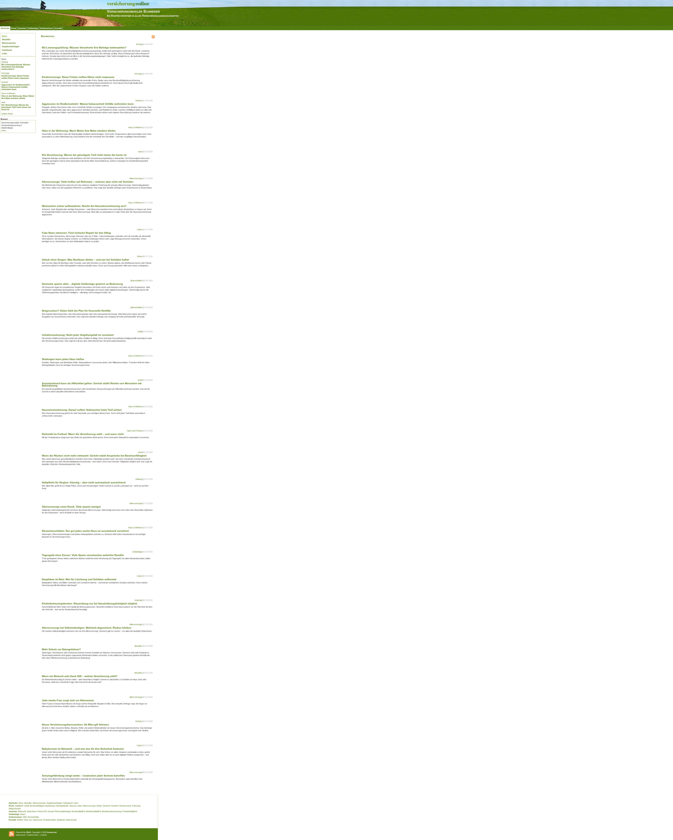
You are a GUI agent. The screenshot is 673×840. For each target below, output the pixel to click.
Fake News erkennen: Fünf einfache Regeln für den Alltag (76, 232)
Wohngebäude (62, 806)
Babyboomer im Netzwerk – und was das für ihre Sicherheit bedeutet (83, 748)
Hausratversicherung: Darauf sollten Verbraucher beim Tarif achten (82, 409)
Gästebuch (7, 50)
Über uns (28, 820)
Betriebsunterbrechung (111, 811)
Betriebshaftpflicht (93, 811)
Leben (79, 806)
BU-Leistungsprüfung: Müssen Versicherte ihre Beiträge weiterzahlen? (15, 67)
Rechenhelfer (33, 817)
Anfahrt (20, 820)
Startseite (5, 28)
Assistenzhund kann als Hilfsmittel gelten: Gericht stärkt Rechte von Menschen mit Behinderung (92, 384)
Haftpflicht (19, 806)
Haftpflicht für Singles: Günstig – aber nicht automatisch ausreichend (83, 482)
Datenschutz (71, 820)
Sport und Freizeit (134, 431)
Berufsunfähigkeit (37, 806)
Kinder (99, 806)
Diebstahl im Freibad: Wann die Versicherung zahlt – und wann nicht (83, 434)
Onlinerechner (46, 28)
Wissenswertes (9, 43)
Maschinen (31, 811)
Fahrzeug (136, 806)
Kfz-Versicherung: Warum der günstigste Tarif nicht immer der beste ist (16, 107)
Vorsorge (5, 73)
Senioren (106, 806)
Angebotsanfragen (10, 46)
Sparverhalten (136, 280)
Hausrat (72, 806)
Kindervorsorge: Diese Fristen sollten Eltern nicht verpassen (15, 77)
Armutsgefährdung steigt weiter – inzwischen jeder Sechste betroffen (83, 775)
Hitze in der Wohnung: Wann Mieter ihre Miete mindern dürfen (17, 97)
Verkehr (4, 82)
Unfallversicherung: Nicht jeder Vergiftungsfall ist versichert (78, 335)
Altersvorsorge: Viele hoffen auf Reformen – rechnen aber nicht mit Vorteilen (87, 181)
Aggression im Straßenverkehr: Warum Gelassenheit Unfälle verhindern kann (15, 87)
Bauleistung (50, 806)
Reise (139, 256)
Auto (3, 102)
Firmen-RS (42, 811)
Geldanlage (33, 28)
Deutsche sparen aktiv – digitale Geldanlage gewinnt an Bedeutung (82, 283)
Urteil (140, 380)
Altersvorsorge (136, 178)
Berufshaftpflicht (78, 811)
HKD (25, 817)
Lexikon (43, 835)
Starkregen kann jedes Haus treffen (63, 359)
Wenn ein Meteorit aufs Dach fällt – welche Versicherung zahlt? (79, 676)
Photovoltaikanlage (63, 811)
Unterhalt (138, 600)
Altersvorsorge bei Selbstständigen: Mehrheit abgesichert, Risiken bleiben (86, 627)
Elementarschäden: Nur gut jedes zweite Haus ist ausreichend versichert (85, 530)
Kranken (114, 806)
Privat (13, 28)
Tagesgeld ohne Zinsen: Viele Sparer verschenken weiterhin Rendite (83, 555)
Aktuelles (6, 39)
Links (4, 53)
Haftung (138, 479)
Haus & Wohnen (8, 93)
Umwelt (50, 811)
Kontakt (58, 28)
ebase (22, 814)
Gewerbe (22, 28)
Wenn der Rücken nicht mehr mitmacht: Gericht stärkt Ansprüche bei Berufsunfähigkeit (94, 455)
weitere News (7, 114)
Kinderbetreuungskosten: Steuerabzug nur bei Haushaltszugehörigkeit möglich (89, 603)
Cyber (139, 229)
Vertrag (4, 62)
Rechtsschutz (125, 806)
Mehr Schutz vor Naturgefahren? (61, 649)
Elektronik (22, 811)
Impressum (37, 820)
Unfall (139, 332)
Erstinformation (49, 820)
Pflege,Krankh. (15, 809)
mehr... (4, 130)
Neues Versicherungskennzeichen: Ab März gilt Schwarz (75, 724)
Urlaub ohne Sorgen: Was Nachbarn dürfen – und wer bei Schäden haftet (85, 259)
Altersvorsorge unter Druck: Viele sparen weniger (71, 506)
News (4, 36)
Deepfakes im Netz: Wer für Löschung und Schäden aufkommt (79, 579)
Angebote (61, 820)
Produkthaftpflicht (129, 811)
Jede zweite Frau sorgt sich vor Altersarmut (68, 700)
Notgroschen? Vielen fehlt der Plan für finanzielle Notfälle (76, 310)
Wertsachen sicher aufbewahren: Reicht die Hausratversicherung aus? (84, 206)
